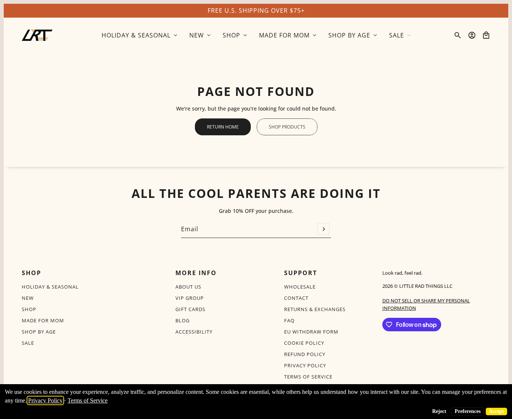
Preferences (468, 411)
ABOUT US (188, 286)
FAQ (289, 320)
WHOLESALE (300, 286)
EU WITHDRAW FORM (311, 331)
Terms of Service (87, 400)
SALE (28, 343)
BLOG (182, 320)
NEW (28, 298)
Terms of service (308, 376)
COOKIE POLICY (304, 343)
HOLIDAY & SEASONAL (50, 286)
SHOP (29, 309)
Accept (496, 411)
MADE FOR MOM (43, 320)
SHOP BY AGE (39, 331)
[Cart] (486, 35)
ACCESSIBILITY (194, 331)
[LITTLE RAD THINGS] (37, 35)
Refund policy (304, 354)
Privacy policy (305, 365)
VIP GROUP (189, 298)
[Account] (472, 35)
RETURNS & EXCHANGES (315, 309)
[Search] (458, 35)
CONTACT (296, 298)
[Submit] (323, 229)
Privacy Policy (45, 400)
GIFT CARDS (190, 309)
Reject (439, 411)
